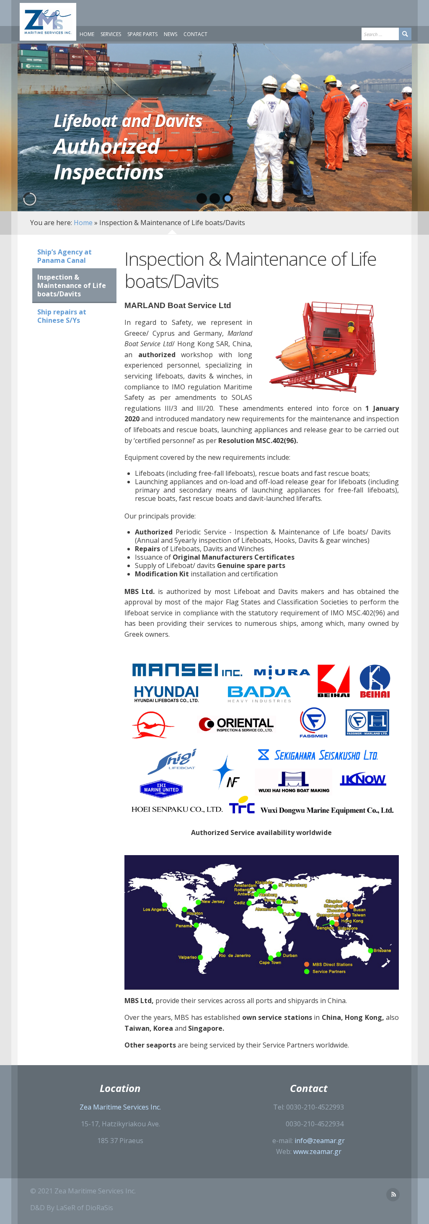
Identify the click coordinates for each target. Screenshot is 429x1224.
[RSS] (393, 1194)
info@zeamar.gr (320, 1140)
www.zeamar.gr (317, 1151)
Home (83, 222)
